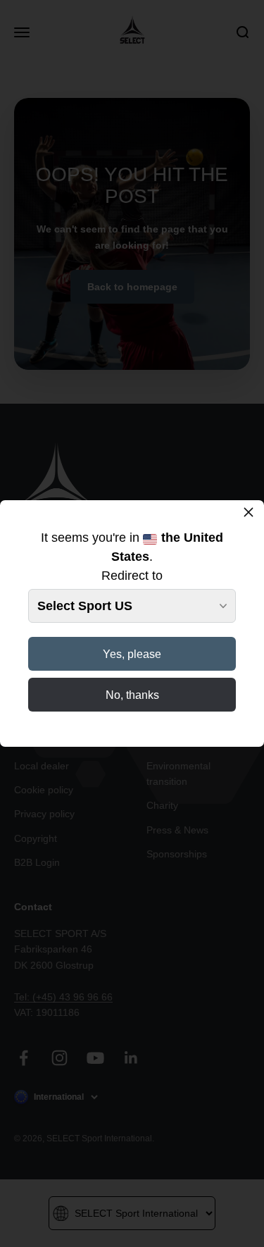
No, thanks (132, 695)
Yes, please (132, 654)
